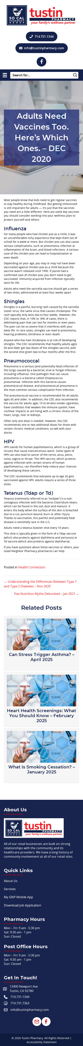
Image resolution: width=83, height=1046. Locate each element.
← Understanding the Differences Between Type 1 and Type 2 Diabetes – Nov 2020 (40, 584)
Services (10, 889)
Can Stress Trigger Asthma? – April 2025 (41, 657)
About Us (10, 881)
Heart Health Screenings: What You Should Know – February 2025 (41, 715)
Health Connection (31, 567)
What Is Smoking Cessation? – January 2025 (41, 769)
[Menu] (5, 75)
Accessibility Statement (42, 1042)
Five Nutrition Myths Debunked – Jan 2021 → (46, 594)
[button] (41, 62)
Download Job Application (22, 905)
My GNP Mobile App (18, 897)
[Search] (75, 75)
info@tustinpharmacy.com (29, 1010)
